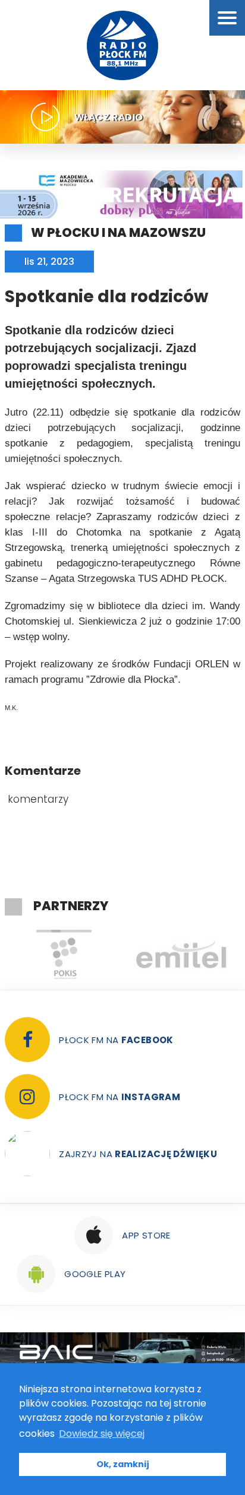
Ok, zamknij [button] (122, 1464)
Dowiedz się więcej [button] (102, 1433)
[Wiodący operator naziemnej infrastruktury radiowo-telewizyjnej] (181, 954)
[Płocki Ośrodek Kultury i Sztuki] (63, 954)
